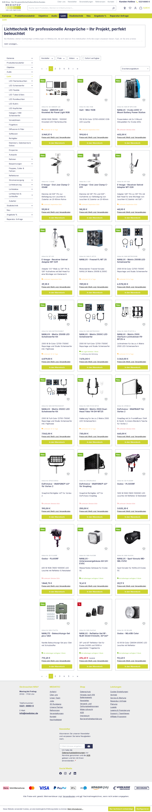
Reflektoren (14, 175)
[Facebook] (60, 773)
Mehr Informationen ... (75, 809)
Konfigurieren (143, 809)
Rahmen (12, 159)
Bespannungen (15, 164)
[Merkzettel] (130, 8)
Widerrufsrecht (86, 709)
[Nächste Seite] (73, 68)
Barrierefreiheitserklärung (91, 719)
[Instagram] (65, 773)
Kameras (10, 58)
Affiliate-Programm (118, 716)
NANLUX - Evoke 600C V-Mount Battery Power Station (131, 111)
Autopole (13, 155)
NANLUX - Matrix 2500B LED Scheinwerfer (131, 260)
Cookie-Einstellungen (119, 692)
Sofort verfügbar (92, 58)
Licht (9, 76)
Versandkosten (69, 796)
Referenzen (100, 2)
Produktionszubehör (15, 63)
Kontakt (111, 2)
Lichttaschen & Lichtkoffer (15, 195)
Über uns (61, 2)
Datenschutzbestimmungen (73, 753)
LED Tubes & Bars (16, 95)
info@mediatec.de (28, 713)
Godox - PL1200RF (126, 484)
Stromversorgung (16, 180)
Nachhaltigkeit (56, 720)
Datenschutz (85, 692)
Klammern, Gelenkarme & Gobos (20, 144)
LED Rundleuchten (17, 99)
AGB (82, 712)
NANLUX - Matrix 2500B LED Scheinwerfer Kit (56, 335)
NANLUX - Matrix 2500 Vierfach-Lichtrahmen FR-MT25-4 (130, 336)
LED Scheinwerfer (16, 85)
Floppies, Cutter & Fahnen (16, 169)
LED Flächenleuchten (18, 81)
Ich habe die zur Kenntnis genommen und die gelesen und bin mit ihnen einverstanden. (76, 755)
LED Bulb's (13, 104)
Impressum (84, 716)
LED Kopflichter (15, 108)
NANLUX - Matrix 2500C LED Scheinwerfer (93, 335)
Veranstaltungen (86, 2)
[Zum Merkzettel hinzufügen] (68, 100)
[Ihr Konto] (135, 8)
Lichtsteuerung (15, 185)
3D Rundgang (55, 704)
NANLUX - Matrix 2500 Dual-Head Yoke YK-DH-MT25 (93, 410)
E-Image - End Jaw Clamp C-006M (56, 186)
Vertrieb (113, 695)
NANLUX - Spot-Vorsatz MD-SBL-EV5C (131, 559)
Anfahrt (53, 692)
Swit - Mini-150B (87, 110)
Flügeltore (13, 125)
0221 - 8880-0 (26, 706)
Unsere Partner (56, 707)
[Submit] (89, 746)
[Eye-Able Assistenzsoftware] (124, 8)
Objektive (10, 67)
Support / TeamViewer (119, 713)
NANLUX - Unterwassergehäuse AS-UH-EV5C (93, 561)
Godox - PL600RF (50, 558)
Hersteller (45, 58)
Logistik (113, 707)
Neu (8, 210)
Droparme (13, 150)
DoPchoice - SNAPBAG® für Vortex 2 (130, 410)
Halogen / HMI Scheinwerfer (15, 114)
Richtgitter (13, 138)
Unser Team (55, 698)
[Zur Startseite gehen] (12, 7)
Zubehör (12, 201)
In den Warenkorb (57, 143)
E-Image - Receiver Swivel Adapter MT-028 (130, 186)
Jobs (52, 701)
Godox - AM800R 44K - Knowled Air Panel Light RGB (56, 111)
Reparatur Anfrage (15, 219)
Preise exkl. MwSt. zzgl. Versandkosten (56, 137)
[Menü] (120, 7)
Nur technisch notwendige (121, 809)
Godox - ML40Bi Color (128, 633)
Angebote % (12, 215)
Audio (9, 72)
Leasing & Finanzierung (120, 710)
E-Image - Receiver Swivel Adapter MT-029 (55, 260)
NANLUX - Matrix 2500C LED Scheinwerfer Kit (56, 410)
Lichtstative (13, 189)
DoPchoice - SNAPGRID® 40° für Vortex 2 (56, 485)
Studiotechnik (12, 205)
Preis (59, 58)
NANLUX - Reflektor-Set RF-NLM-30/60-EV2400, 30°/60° (93, 634)
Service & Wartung (118, 698)
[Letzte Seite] (77, 68)
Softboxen (13, 134)
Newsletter (72, 2)
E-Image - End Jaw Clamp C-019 (93, 186)
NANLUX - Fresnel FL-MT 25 (93, 259)
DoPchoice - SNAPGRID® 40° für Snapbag (93, 485)
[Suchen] (113, 7)
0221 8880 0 (144, 2)
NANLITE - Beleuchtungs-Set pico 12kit (56, 634)
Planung (113, 704)
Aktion (72, 58)
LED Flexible (14, 90)
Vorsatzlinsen (14, 120)
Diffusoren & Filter (16, 129)
